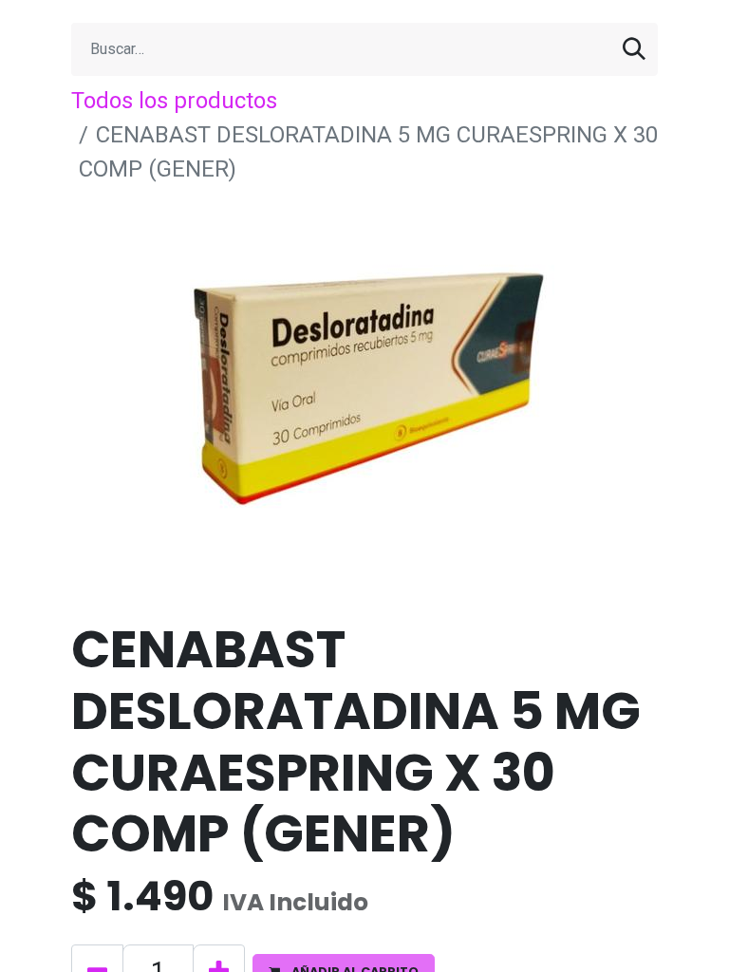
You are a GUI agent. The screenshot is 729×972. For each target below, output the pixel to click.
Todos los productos (174, 100)
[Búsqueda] (634, 49)
